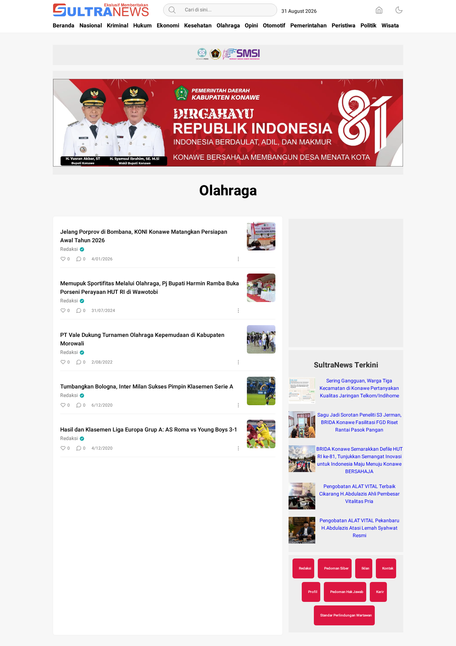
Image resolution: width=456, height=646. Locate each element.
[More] (238, 259)
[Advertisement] (346, 286)
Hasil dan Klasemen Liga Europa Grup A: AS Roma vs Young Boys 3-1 (148, 429)
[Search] (172, 10)
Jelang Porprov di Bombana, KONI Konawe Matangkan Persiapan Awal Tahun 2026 (143, 236)
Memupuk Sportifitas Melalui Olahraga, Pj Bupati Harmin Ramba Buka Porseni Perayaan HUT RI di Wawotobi (149, 287)
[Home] (379, 10)
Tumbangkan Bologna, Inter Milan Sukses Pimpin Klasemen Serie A (146, 386)
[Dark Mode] (399, 10)
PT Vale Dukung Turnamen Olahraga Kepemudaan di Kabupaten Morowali (142, 339)
